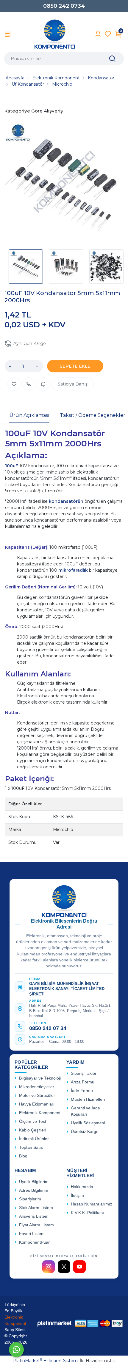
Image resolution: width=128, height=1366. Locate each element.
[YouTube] (79, 1266)
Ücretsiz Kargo (85, 1131)
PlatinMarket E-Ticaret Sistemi (46, 1360)
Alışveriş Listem (34, 1216)
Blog (23, 1156)
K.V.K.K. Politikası (87, 1213)
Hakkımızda (82, 1187)
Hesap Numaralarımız (91, 1204)
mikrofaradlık (73, 570)
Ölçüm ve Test (32, 1121)
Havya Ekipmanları (36, 1104)
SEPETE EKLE (75, 366)
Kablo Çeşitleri (32, 1130)
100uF (12, 465)
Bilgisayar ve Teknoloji (40, 1078)
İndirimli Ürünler (34, 1139)
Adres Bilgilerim (33, 1190)
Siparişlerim (30, 1199)
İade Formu (82, 1091)
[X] (64, 1266)
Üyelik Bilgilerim (34, 1182)
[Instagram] (48, 1266)
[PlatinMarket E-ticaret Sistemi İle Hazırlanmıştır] (54, 1323)
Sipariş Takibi (83, 1073)
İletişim (77, 1195)
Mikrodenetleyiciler (36, 1087)
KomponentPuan (35, 1242)
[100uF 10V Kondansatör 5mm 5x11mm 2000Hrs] (64, 183)
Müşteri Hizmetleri (88, 1099)
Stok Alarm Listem (36, 1207)
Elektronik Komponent (39, 1113)
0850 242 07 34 (47, 1028)
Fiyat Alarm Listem (36, 1225)
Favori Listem (32, 1233)
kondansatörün (67, 501)
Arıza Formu (82, 1082)
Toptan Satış (31, 1147)
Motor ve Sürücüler (37, 1095)
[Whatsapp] (16, 1349)
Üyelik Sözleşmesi (88, 1123)
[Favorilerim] (108, 34)
